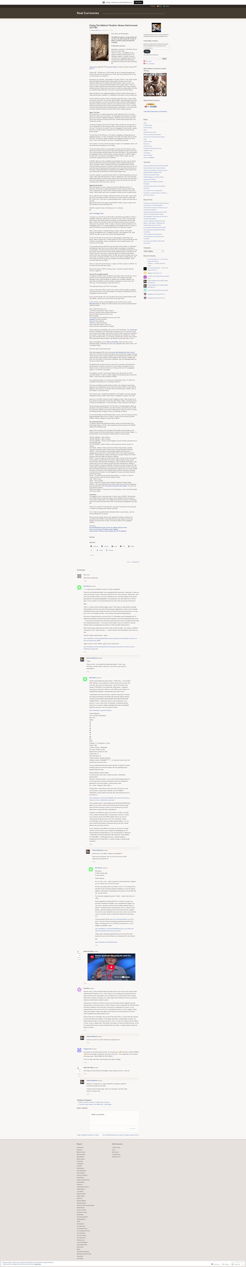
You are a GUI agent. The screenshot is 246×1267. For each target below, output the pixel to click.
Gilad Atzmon (80, 1177)
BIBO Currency (81, 1159)
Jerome (91, 67)
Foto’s (145, 130)
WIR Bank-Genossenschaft (84, 1254)
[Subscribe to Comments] (144, 63)
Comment (132, 1128)
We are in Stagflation (149, 157)
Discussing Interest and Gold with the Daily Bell (156, 165)
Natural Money (81, 1207)
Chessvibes (80, 1161)
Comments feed (116, 1154)
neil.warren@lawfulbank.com (122, 919)
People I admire (148, 141)
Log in (113, 1150)
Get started (138, 2)
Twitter (167, 6)
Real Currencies (88, 13)
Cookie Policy (37, 1264)
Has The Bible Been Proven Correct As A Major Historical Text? (108, 527)
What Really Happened (83, 1251)
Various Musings (148, 155)
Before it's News (81, 1152)
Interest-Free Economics (150, 132)
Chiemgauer (80, 1163)
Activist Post (80, 1147)
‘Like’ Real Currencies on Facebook (155, 111)
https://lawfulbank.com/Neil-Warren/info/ (106, 942)
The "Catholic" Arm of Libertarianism (153, 190)
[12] (105, 66)
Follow (147, 51)
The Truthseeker (81, 1233)
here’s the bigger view (96, 213)
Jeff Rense (79, 1184)
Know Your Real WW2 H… (154, 268)
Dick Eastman (80, 1168)
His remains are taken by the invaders (116, 486)
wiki (123, 51)
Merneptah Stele (94, 303)
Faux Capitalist (81, 1173)
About (145, 123)
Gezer (91, 321)
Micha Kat (79, 1198)
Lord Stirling (80, 1191)
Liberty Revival (81, 1189)
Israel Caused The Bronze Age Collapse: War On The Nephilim (108, 531)
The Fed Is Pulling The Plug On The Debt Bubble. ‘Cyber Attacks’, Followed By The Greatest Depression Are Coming (154, 223)
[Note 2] (91, 68)
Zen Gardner (80, 1258)
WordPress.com (116, 1156)
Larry (149, 290)
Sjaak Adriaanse (81, 1219)
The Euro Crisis (148, 146)
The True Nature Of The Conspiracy (153, 234)
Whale (78, 1249)
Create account (116, 1147)
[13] (136, 66)
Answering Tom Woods (150, 179)
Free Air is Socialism (82, 1175)
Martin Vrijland (80, 1196)
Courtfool (79, 1166)
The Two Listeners (81, 1235)
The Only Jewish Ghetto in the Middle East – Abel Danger (95, 1104)
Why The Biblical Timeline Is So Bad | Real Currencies (94, 1102)
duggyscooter (88, 1049)
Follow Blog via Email (151, 41)
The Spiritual (147, 153)
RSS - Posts (148, 61)
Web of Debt (80, 1247)
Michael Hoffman (81, 1200)
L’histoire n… (151, 263)
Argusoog (79, 1150)
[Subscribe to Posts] (144, 61)
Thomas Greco (81, 1240)
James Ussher (112, 67)
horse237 (150, 276)
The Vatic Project (81, 1237)
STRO (78, 1221)
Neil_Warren (87, 586)
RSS (160, 6)
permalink (88, 574)
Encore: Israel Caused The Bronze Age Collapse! (103, 529)
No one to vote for (81, 1210)
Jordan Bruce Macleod (83, 1187)
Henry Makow (80, 1182)
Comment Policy (148, 125)
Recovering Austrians (82, 1217)
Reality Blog (80, 1214)
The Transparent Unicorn (83, 1231)
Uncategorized (135, 562)
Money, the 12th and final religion (85, 1205)
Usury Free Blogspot (82, 1242)
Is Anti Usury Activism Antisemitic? (152, 134)
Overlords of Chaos (82, 1212)
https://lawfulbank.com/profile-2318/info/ (100, 710)
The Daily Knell (81, 1226)
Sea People (133, 329)
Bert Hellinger (80, 1156)
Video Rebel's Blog (82, 1244)
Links (145, 139)
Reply (85, 581)
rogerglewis (151, 294)
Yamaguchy (80, 1256)
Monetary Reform (81, 1203)
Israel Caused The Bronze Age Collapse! (154, 137)
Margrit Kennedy (81, 1193)
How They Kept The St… (154, 259)
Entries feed (115, 1152)
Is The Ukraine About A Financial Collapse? (155, 227)
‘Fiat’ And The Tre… (158, 273)
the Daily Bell (80, 1224)
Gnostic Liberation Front (83, 1180)
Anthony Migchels (95, 30)
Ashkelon (92, 319)
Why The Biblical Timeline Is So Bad (88, 1135)
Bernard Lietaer (81, 1154)
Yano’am (92, 322)
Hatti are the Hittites (112, 342)
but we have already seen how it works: (123, 352)
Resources (146, 144)
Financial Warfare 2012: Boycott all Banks (154, 168)
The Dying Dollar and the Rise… (160, 290)
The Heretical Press (82, 1228)
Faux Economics (148, 127)
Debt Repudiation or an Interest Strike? (154, 177)
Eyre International (81, 1170)
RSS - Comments (149, 63)
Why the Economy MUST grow (151, 174)
